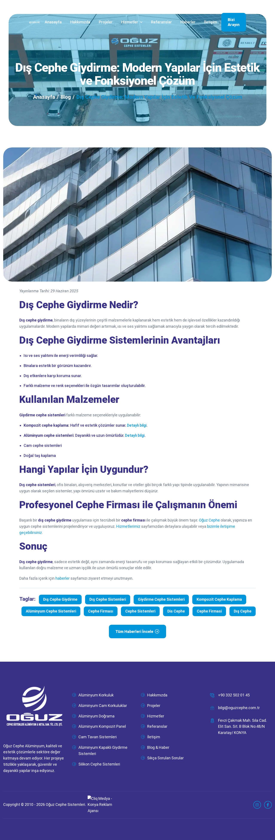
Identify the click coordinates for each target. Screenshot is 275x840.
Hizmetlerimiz (128, 526)
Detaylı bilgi (137, 425)
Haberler (188, 22)
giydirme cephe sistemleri (161, 599)
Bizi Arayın (234, 22)
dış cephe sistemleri (107, 599)
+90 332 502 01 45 (234, 695)
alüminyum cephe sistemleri (51, 611)
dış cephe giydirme (60, 599)
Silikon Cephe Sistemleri (99, 764)
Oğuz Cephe (209, 520)
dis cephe (176, 611)
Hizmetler (129, 22)
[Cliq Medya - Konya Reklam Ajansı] (100, 804)
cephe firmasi (209, 611)
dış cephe (242, 611)
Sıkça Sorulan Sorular (165, 758)
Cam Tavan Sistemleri (97, 737)
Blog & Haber (158, 747)
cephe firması (100, 611)
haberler (62, 578)
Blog (65, 97)
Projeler (106, 22)
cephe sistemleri (140, 611)
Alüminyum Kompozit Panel (102, 726)
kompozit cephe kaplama (219, 599)
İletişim (210, 22)
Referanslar (161, 22)
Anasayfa (53, 22)
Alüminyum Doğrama (96, 716)
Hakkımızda (80, 22)
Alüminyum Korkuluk (96, 695)
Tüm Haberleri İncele (134, 631)
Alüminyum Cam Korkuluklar (102, 705)
